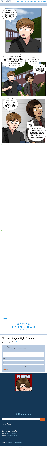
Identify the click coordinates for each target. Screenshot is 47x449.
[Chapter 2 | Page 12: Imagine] (29, 324)
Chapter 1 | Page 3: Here (13, 440)
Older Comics (43, 1)
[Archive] (23, 324)
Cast (28, 1)
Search (3, 417)
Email (3, 362)
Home (18, 1)
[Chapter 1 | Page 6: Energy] (20, 324)
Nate (25, 322)
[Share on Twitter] (15, 327)
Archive (25, 1)
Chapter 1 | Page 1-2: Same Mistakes (15, 442)
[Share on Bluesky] (28, 327)
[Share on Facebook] (12, 327)
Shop (39, 1)
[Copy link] (34, 327)
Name (4, 358)
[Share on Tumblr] (18, 327)
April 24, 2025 (9, 341)
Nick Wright (15, 341)
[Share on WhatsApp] (31, 327)
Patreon (35, 1)
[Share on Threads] (24, 327)
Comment (4, 350)
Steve (27, 322)
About (21, 1)
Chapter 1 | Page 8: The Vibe (14, 438)
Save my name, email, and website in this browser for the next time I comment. (17, 366)
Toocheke (27, 447)
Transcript (7, 318)
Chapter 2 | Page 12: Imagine (11, 433)
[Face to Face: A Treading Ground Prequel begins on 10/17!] (18, 324)
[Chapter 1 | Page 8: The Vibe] (26, 324)
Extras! (31, 1)
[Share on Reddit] (21, 327)
